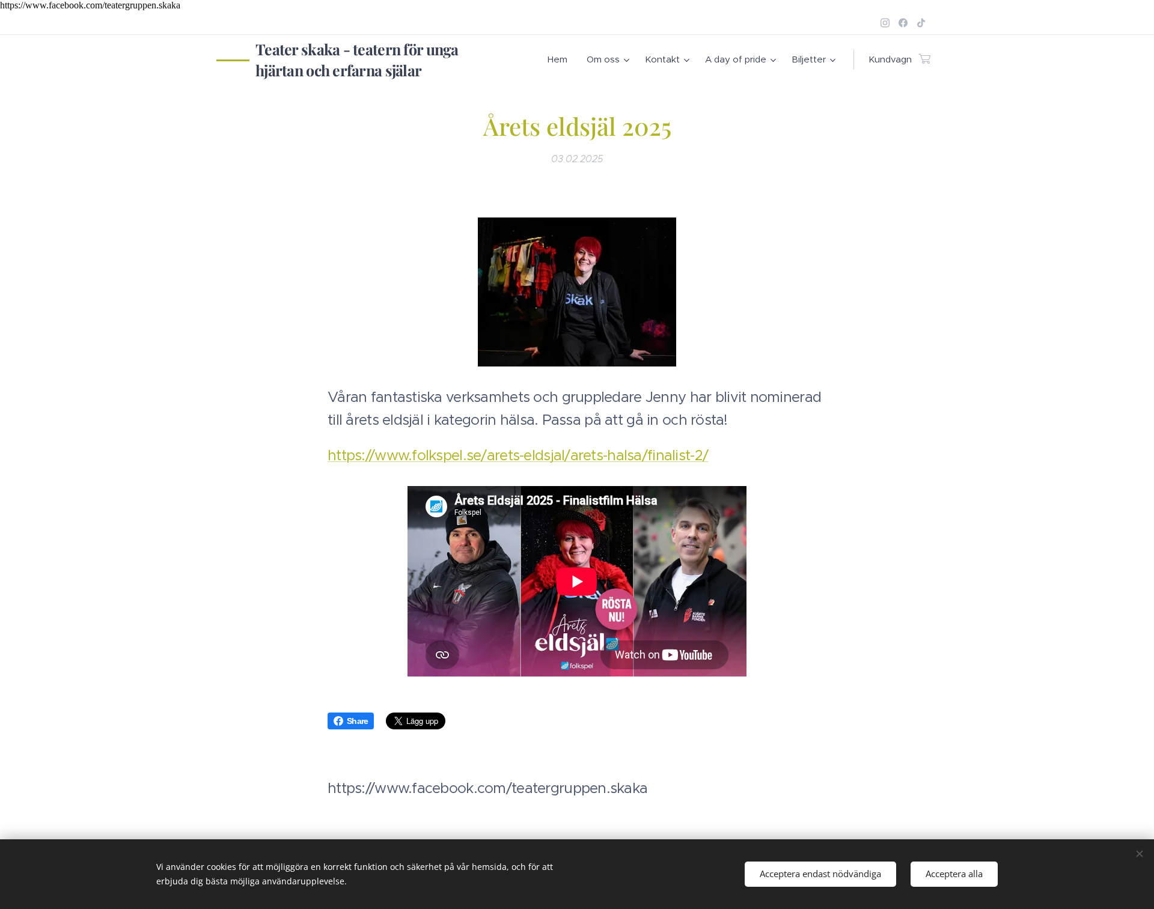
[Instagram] (885, 23)
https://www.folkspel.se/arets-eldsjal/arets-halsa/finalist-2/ (518, 455)
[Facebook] (903, 23)
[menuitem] (561, 59)
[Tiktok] (921, 23)
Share (357, 721)
